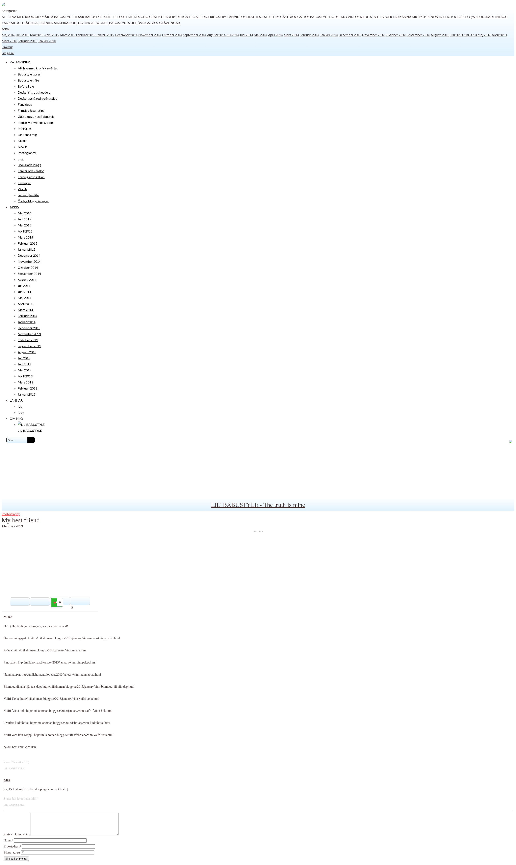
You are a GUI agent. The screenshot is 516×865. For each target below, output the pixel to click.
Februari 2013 (27, 41)
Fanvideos (236, 17)
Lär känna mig (405, 17)
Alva (7, 779)
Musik (424, 17)
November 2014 (149, 35)
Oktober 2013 (396, 35)
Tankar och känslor (20, 23)
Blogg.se (8, 53)
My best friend (21, 520)
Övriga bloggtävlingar (158, 23)
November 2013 (373, 35)
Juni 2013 (470, 35)
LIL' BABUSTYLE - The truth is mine (258, 504)
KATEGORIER (20, 62)
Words (102, 23)
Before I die (123, 17)
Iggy (21, 412)
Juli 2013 (456, 35)
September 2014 (194, 35)
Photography (455, 17)
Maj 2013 (484, 35)
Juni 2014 (246, 35)
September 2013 (418, 35)
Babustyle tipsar (69, 17)
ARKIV (14, 207)
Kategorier (9, 10)
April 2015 (51, 35)
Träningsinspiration (58, 23)
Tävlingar (86, 23)
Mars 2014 (291, 35)
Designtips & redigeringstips (201, 17)
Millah (8, 616)
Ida (20, 406)
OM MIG (16, 418)
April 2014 (275, 35)
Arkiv (5, 29)
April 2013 (499, 35)
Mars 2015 (67, 35)
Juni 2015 (22, 35)
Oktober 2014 (172, 35)
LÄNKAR (16, 400)
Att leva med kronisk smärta (27, 17)
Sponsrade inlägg (492, 17)
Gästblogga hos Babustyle (304, 17)
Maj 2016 (8, 35)
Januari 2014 (329, 35)
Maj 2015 (37, 35)
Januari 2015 (105, 35)
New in (436, 17)
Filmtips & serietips (262, 17)
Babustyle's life (98, 17)
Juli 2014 (232, 35)
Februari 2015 (86, 35)
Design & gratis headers (155, 17)
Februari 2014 (309, 35)
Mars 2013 (9, 41)
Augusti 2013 (440, 35)
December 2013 (350, 35)
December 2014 (126, 35)
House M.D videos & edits (350, 17)
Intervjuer (382, 17)
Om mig (7, 47)
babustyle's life (123, 23)
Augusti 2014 (216, 35)
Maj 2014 (260, 35)
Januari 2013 (47, 41)
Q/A (472, 17)
